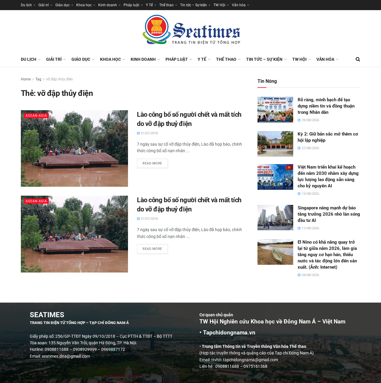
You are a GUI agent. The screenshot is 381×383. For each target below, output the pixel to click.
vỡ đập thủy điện (59, 79)
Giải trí (43, 5)
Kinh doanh (107, 5)
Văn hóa (239, 5)
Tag (38, 79)
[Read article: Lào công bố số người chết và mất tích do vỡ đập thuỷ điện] (74, 148)
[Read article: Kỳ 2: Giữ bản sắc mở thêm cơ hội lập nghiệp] (275, 144)
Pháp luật (131, 5)
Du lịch (26, 5)
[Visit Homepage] (190, 31)
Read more (155, 162)
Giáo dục (62, 5)
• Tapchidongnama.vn (227, 332)
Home (26, 79)
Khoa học (84, 5)
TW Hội (219, 5)
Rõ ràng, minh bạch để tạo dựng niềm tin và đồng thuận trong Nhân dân (326, 106)
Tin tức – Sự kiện (193, 5)
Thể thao (166, 5)
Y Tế (149, 5)
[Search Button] (358, 59)
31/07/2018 (149, 133)
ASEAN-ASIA (36, 116)
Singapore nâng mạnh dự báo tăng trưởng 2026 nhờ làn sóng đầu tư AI (329, 214)
